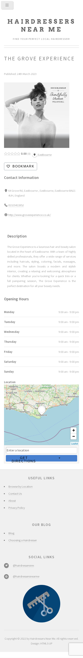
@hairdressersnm (23, 565)
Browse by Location (20, 486)
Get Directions (24, 458)
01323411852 (16, 205)
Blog (11, 533)
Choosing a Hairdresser (22, 540)
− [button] (73, 436)
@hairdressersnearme (26, 576)
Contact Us (15, 493)
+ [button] (73, 430)
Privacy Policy (16, 508)
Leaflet (74, 443)
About (12, 500)
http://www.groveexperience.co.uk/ (29, 215)
